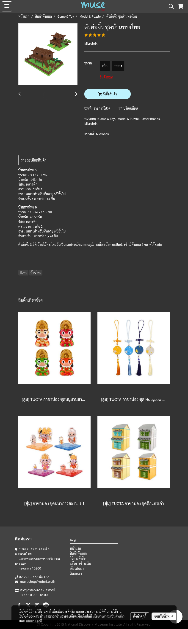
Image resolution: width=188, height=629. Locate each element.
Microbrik (90, 123)
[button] (169, 6)
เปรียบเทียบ (130, 108)
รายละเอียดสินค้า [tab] (34, 160)
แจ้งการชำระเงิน (80, 563)
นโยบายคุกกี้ (34, 621)
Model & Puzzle (128, 118)
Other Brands (151, 118)
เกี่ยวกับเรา (77, 568)
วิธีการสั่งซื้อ (78, 558)
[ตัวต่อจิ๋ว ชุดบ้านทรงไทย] (48, 54)
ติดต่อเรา (76, 573)
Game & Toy (106, 118)
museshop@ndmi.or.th (37, 581)
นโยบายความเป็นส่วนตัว (108, 616)
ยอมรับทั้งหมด (164, 616)
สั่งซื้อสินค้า (109, 94)
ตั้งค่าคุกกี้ (139, 616)
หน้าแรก (75, 548)
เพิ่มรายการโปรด (99, 108)
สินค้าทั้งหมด (78, 553)
